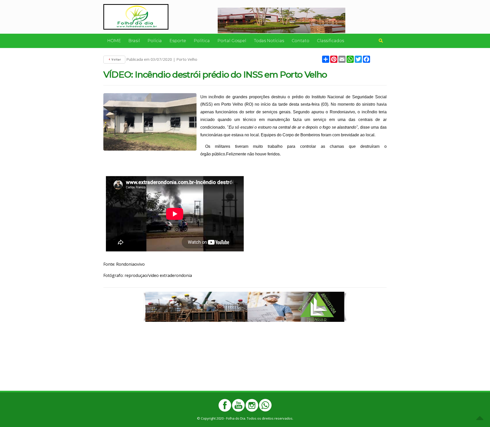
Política (202, 40)
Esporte (177, 40)
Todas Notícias (269, 40)
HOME (114, 40)
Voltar (116, 59)
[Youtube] (238, 405)
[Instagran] (252, 405)
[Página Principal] (135, 16)
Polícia (155, 40)
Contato (300, 40)
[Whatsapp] (265, 405)
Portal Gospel (231, 40)
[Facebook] (224, 405)
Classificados (330, 40)
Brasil (134, 40)
